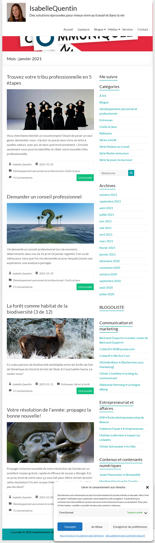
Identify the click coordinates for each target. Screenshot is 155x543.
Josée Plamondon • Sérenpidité (119, 474)
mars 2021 (106, 241)
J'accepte (70, 526)
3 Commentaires (23, 510)
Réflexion (105, 133)
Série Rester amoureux (114, 153)
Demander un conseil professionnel (44, 197)
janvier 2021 (107, 254)
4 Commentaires (23, 177)
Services (127, 29)
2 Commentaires (23, 286)
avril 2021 (105, 234)
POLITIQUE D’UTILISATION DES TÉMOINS (82, 535)
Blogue (98, 29)
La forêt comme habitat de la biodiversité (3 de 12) (37, 309)
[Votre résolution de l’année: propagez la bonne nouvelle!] (50, 425)
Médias (113, 29)
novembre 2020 (109, 267)
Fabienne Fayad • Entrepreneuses (121, 428)
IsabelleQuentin (53, 8)
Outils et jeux (72, 171)
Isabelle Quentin (22, 164)
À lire (102, 95)
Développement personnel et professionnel (38, 171)
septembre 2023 (110, 201)
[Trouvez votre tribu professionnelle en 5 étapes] (50, 92)
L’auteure (83, 29)
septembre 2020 (110, 281)
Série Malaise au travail (114, 146)
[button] (147, 487)
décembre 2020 (109, 261)
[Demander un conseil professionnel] (50, 205)
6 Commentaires (23, 390)
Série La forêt (82, 384)
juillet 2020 (106, 294)
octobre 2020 (108, 274)
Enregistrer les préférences (130, 526)
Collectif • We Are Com (114, 355)
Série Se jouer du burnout (115, 160)
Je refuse (96, 526)
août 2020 (106, 287)
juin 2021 (105, 221)
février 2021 (107, 247)
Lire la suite (85, 177)
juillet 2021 (106, 214)
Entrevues (67, 384)
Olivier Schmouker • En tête (117, 446)
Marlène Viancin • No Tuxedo (118, 481)
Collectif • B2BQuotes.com (117, 349)
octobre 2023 (108, 194)
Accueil (68, 29)
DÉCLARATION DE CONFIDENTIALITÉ (125, 535)
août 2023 (106, 208)
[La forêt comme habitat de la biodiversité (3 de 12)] (50, 321)
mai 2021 (105, 228)
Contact (143, 29)
